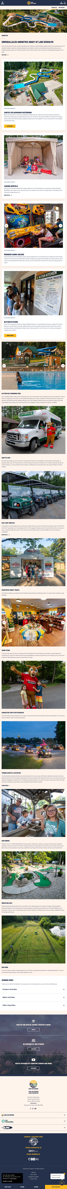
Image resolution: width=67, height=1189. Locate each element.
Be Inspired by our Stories (33, 1044)
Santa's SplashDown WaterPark (18, 113)
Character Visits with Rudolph (13, 712)
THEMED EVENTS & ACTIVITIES (11, 773)
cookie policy (13, 1178)
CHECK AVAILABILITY (56, 1186)
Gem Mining (6, 841)
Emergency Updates (33, 1176)
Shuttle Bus (6, 458)
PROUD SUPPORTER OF (34, 1147)
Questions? (33, 1103)
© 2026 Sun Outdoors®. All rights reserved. (33, 1168)
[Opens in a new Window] (33, 1151)
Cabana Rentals (11, 186)
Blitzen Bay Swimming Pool (11, 393)
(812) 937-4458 (35, 1101)
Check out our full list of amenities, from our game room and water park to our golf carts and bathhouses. (29, 984)
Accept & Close (7, 1181)
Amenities (5, 35)
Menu (2, 3)
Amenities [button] (54, 7)
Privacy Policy (33, 1179)
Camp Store (6, 650)
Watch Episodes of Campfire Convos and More (33, 1063)
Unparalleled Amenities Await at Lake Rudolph (27, 42)
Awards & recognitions (33, 1137)
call (65, 3)
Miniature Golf (7, 903)
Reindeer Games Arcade (14, 255)
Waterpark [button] (62, 7)
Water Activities (9, 997)
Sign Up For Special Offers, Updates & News (33, 1025)
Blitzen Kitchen (11, 322)
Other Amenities (9, 1005)
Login (61, 3)
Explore (22, 1186)
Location (36, 1186)
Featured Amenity (9, 108)
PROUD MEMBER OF (33, 1154)
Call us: (29, 1101)
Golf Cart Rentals (8, 523)
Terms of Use (33, 1174)
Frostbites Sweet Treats (10, 590)
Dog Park (5, 967)
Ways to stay (8, 1186)
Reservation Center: (29, 1105)
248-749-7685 (39, 1105)
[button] (9, 126)
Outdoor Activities (10, 989)
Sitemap (33, 1172)
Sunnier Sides (7, 980)
